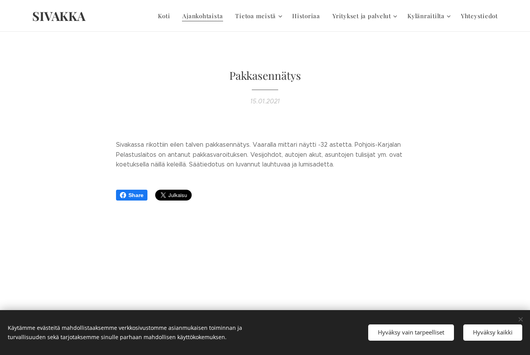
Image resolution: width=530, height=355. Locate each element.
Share (136, 195)
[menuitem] (166, 16)
